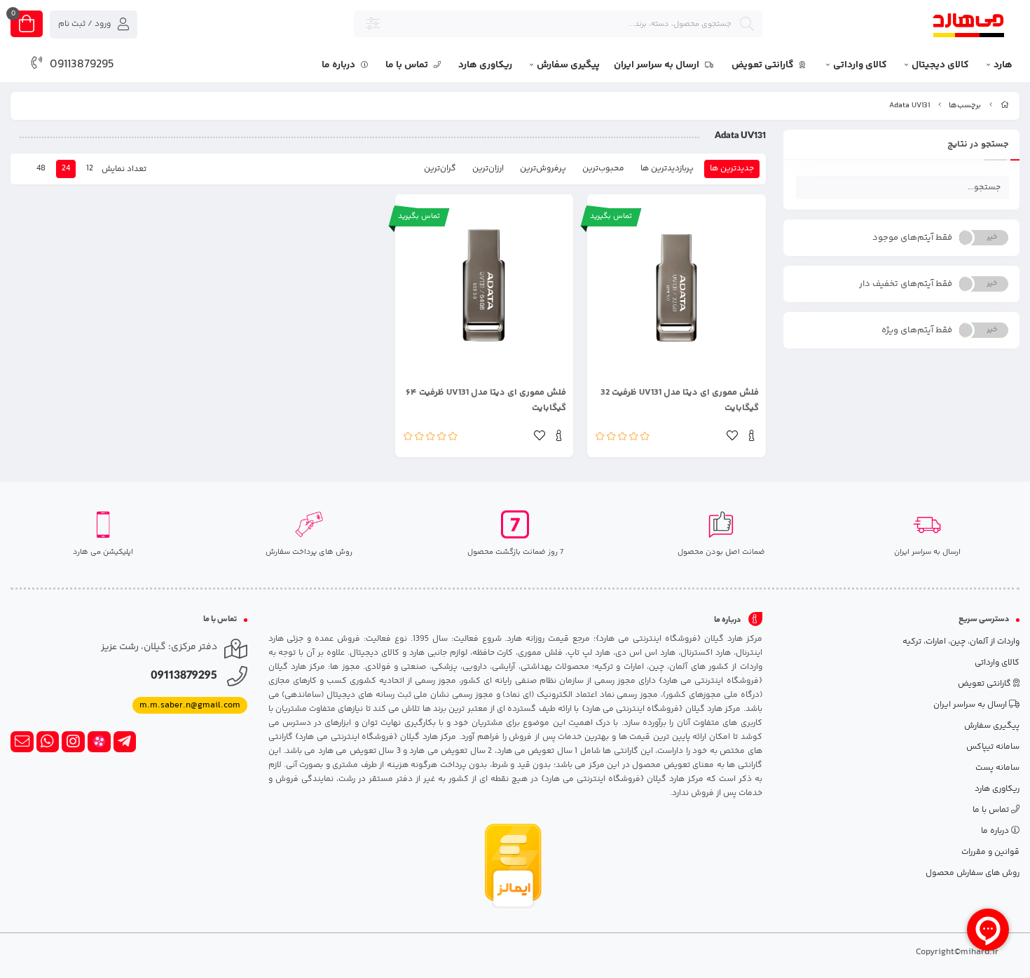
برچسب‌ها (965, 105)
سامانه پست (997, 768)
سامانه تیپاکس (992, 747)
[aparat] (99, 741)
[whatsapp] (48, 741)
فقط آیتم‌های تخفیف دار (905, 284)
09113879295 (82, 64)
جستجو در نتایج (978, 144)
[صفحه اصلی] (1005, 105)
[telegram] (125, 741)
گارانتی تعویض (764, 65)
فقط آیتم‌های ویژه (916, 330)
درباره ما (339, 65)
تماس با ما (407, 65)
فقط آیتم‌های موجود (912, 238)
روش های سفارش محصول (972, 873)
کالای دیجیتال (940, 65)
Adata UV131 (909, 105)
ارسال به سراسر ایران (657, 65)
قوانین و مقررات (990, 852)
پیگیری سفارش (568, 65)
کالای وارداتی (860, 65)
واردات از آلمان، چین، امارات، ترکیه (960, 641)
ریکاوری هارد (485, 65)
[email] (22, 741)
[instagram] (73, 741)
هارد (1003, 65)
